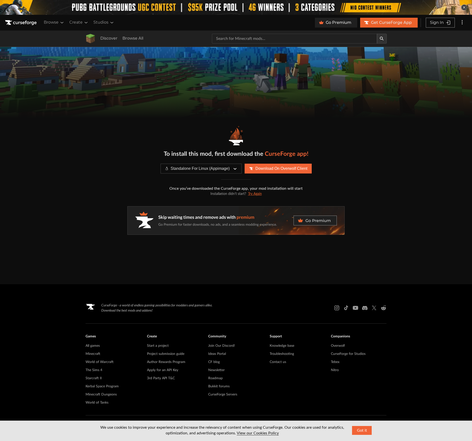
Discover (109, 38)
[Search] (382, 39)
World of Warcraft (100, 362)
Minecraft (93, 354)
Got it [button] (362, 430)
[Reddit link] (383, 308)
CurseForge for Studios (348, 354)
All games (93, 345)
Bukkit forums (219, 386)
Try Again (255, 194)
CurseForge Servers (222, 394)
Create (76, 22)
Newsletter (216, 370)
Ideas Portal (217, 354)
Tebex (335, 362)
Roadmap (215, 378)
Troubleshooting (282, 354)
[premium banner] (236, 220)
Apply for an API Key (162, 370)
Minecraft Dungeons (101, 394)
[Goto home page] (21, 22)
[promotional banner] (236, 7)
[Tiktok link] (346, 308)
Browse (51, 22)
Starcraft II (94, 378)
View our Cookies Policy (258, 433)
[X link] (374, 308)
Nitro (335, 370)
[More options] (462, 23)
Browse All (132, 38)
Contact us (278, 362)
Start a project (158, 345)
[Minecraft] (90, 39)
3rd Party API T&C (161, 378)
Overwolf (338, 345)
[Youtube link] (355, 308)
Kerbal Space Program (102, 386)
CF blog (214, 362)
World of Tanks (97, 402)
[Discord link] (365, 308)
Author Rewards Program (166, 362)
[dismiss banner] (464, 7)
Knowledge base (282, 345)
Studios (100, 22)
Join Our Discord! (221, 345)
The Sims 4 (94, 370)
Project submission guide (165, 354)
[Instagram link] (337, 308)
